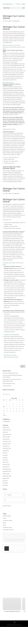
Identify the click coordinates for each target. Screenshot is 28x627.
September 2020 (7, 476)
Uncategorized (6, 421)
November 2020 (7, 471)
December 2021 (7, 441)
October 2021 (6, 446)
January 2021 (6, 466)
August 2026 (6, 427)
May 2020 (5, 485)
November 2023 (7, 430)
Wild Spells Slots (7, 219)
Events (4, 523)
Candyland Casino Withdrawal (11, 334)
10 (3, 406)
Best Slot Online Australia (10, 355)
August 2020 (6, 478)
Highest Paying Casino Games (11, 357)
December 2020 (7, 469)
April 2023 (5, 432)
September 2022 (7, 434)
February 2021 (6, 464)
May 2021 (5, 457)
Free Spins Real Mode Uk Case (10, 373)
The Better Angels (7, 527)
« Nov (4, 415)
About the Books (7, 516)
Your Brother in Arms (8, 529)
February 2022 (6, 436)
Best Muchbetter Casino (9, 383)
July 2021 (5, 453)
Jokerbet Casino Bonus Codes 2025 (11, 45)
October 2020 (6, 473)
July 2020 (5, 480)
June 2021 (5, 455)
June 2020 (5, 483)
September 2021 (7, 448)
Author (4, 518)
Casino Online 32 (7, 385)
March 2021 (6, 462)
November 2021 (7, 443)
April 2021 (5, 460)
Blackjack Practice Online (9, 129)
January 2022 (6, 439)
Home (4, 525)
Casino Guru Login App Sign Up (11, 157)
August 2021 (6, 450)
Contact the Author (7, 520)
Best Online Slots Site (8, 82)
